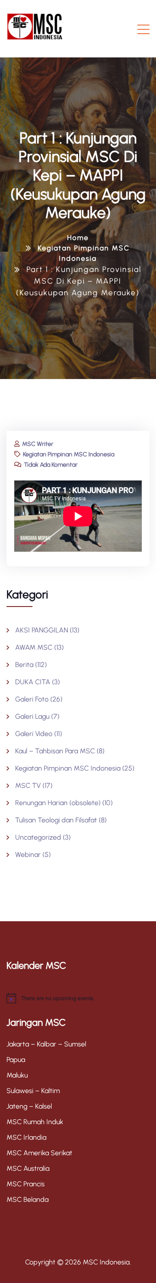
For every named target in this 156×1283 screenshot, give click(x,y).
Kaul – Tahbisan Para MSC (55, 751)
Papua (15, 1059)
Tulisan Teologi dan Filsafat (56, 820)
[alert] (78, 998)
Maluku (17, 1075)
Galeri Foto (32, 699)
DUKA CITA (32, 682)
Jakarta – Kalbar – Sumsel (46, 1044)
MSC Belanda (27, 1199)
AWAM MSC (33, 647)
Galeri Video (33, 734)
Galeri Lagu (32, 716)
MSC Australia (27, 1168)
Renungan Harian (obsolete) (58, 803)
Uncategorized (38, 837)
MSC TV (28, 785)
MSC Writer (37, 444)
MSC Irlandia (26, 1137)
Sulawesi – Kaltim (33, 1091)
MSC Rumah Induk (34, 1122)
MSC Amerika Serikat (39, 1153)
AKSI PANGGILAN (41, 630)
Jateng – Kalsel (29, 1106)
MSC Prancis (25, 1184)
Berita (24, 664)
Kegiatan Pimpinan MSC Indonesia (68, 454)
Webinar (28, 854)
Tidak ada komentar (50, 464)
